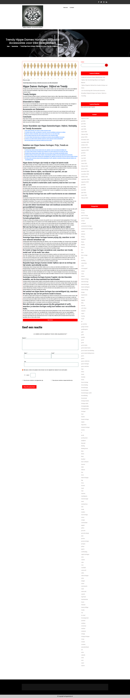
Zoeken (82, 62)
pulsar (82, 546)
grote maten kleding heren (87, 353)
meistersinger (84, 498)
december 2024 (85, 171)
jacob (82, 435)
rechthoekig (84, 551)
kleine (82, 453)
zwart (82, 663)
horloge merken (85, 401)
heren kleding (84, 385)
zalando (83, 655)
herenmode (84, 398)
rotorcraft (83, 570)
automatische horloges (87, 228)
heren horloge (84, 382)
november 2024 (85, 174)
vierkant (83, 628)
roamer (83, 559)
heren (82, 379)
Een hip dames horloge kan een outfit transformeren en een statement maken (41, 135)
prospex (83, 543)
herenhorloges (84, 390)
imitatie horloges (85, 427)
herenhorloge (84, 387)
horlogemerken (85, 408)
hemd (82, 374)
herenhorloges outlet (86, 393)
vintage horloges (85, 636)
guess (82, 358)
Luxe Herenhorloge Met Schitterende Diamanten (93, 90)
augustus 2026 (85, 118)
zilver (82, 657)
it (81, 432)
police (82, 528)
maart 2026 (84, 131)
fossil (82, 318)
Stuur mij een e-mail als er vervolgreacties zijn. (33, 380)
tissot (82, 602)
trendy (82, 610)
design (83, 292)
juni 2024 (83, 187)
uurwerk (83, 620)
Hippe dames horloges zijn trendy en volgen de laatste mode (38, 130)
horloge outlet (84, 403)
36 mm (83, 210)
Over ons (65, 7)
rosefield (83, 567)
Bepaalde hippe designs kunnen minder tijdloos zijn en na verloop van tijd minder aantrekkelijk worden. (46, 153)
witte (82, 652)
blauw (82, 242)
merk (82, 501)
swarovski (83, 591)
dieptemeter (84, 295)
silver (82, 578)
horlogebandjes (85, 406)
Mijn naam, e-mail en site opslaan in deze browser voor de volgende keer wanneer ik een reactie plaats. (45, 370)
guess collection (85, 361)
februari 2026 (84, 134)
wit (82, 649)
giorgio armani (84, 326)
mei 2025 (83, 158)
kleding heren (84, 448)
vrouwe (83, 641)
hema (82, 371)
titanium (83, 604)
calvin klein (84, 263)
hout (82, 414)
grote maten (84, 345)
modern (83, 512)
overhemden (84, 522)
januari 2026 (84, 137)
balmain (83, 234)
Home (8, 46)
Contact (72, 7)
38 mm (83, 213)
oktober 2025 (84, 145)
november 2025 (85, 142)
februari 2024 (84, 198)
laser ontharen (84, 461)
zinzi (82, 660)
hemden (83, 377)
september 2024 (85, 179)
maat (82, 488)
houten (83, 416)
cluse (82, 273)
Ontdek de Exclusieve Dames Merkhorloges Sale (93, 77)
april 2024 (83, 192)
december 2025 (85, 139)
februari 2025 (84, 166)
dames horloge (85, 279)
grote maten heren (85, 348)
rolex (82, 562)
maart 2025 (84, 163)
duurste (83, 305)
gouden (83, 337)
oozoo (82, 517)
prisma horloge (85, 541)
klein (82, 451)
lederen (83, 469)
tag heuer (83, 596)
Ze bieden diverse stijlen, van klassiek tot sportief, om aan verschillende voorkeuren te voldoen (45, 132)
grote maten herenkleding (87, 350)
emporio (83, 310)
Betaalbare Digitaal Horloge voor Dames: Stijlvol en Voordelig (93, 94)
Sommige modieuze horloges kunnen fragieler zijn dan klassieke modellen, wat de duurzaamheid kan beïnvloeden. (49, 154)
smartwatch (84, 586)
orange (83, 520)
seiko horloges (84, 575)
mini (82, 506)
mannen (83, 493)
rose (82, 565)
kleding (83, 446)
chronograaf (84, 268)
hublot (82, 422)
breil (82, 258)
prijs (82, 536)
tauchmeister (84, 599)
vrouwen (83, 644)
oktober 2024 (84, 176)
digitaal (83, 300)
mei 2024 (83, 190)
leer (82, 472)
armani (83, 220)
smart (82, 583)
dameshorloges (85, 284)
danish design (84, 289)
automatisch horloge (86, 226)
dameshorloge (15, 46)
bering (82, 236)
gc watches (84, 324)
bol (82, 250)
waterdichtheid (85, 647)
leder (82, 467)
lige (82, 480)
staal (82, 589)
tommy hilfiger (84, 607)
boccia (83, 247)
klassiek (83, 443)
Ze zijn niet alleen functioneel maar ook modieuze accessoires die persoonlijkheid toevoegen (44, 137)
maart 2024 (84, 195)
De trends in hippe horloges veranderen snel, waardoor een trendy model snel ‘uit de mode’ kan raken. (46, 151)
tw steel (83, 615)
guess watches (85, 366)
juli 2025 (83, 153)
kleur (82, 456)
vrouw (82, 639)
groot (82, 340)
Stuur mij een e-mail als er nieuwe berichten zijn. (62, 380)
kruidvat (83, 459)
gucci (82, 356)
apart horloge (84, 215)
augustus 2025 (85, 150)
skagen (83, 581)
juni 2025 (83, 155)
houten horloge (85, 419)
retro (82, 557)
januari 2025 (84, 168)
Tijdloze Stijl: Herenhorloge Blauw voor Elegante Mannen (93, 81)
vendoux (83, 623)
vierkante (83, 631)
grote (82, 342)
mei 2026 (83, 126)
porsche (83, 530)
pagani (83, 525)
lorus (82, 483)
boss (82, 252)
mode (82, 509)
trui (82, 612)
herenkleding (84, 395)
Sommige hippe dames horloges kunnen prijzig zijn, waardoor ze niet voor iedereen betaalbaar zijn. (45, 150)
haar (82, 369)
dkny (82, 303)
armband (83, 223)
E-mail (53, 353)
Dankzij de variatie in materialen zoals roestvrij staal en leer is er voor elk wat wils (42, 133)
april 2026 (83, 129)
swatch (83, 594)
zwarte (83, 665)
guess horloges (85, 363)
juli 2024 (83, 184)
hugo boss (83, 424)
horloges (83, 411)
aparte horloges (85, 218)
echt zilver (83, 308)
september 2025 (85, 147)
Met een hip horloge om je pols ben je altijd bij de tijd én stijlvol (38, 140)
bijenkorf (83, 239)
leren (82, 475)
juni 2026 (83, 123)
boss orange (84, 255)
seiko (82, 573)
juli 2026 (83, 121)
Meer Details (50, 320)
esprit (82, 313)
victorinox (83, 626)
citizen (83, 271)
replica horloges (85, 554)
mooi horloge (84, 514)
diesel (82, 297)
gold (82, 332)
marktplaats (84, 496)
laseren (83, 464)
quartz (82, 549)
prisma (83, 538)
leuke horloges (84, 477)
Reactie (24, 338)
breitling (83, 260)
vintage (83, 634)
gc (81, 321)
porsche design (85, 533)
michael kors (84, 504)
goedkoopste (84, 329)
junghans (83, 440)
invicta (83, 430)
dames (83, 276)
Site (25, 361)
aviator (83, 231)
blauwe (83, 244)
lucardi (83, 485)
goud (82, 334)
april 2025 (83, 161)
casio (82, 265)
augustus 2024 (85, 182)
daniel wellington (85, 287)
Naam (25, 353)
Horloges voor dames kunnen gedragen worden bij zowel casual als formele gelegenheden (44, 138)
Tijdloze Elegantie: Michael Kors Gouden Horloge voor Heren (94, 87)
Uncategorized (84, 618)
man (82, 491)
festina (83, 316)
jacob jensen (84, 438)
